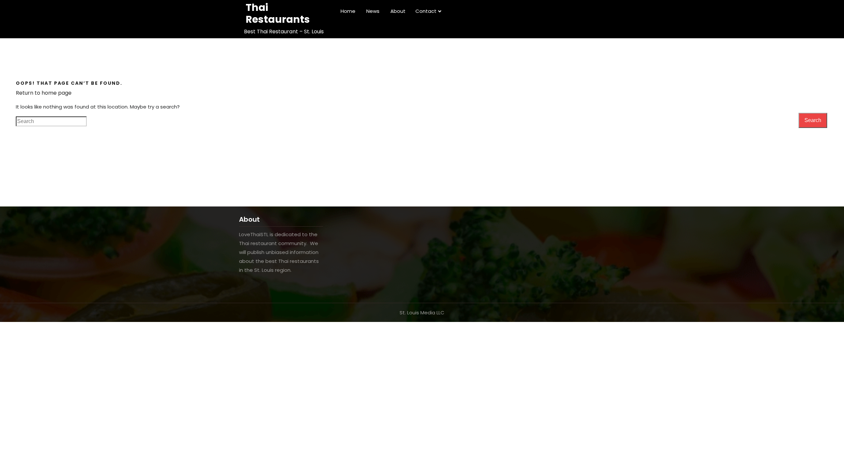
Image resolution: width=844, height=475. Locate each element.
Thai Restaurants (278, 13)
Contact (426, 11)
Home (348, 11)
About (398, 11)
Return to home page (44, 93)
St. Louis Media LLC (422, 312)
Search (812, 120)
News (372, 11)
